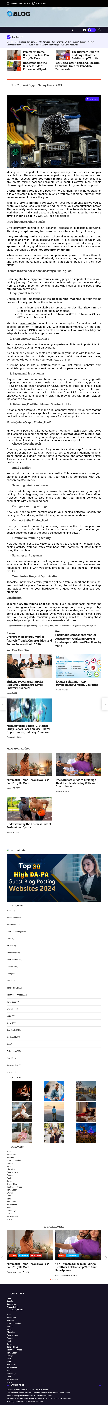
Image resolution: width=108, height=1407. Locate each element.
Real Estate (11, 1030)
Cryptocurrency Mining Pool (84, 626)
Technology (11, 1051)
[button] (2, 1258)
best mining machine (66, 298)
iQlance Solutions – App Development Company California (77, 683)
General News (12, 988)
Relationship (12, 1037)
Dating (9, 946)
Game (9, 981)
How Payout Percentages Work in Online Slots (25, 1402)
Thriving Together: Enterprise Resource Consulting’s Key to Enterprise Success (25, 685)
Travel (9, 1058)
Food (9, 974)
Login (9, 1298)
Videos (9, 1072)
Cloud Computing (14, 932)
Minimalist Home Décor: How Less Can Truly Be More (36, 55)
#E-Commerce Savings (49, 45)
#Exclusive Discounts (69, 45)
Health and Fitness (14, 995)
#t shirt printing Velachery (76, 42)
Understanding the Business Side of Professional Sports (35, 66)
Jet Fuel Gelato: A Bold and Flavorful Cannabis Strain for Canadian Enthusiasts (77, 66)
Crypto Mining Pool (45, 626)
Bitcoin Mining (19, 626)
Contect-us (11, 1304)
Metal (9, 1016)
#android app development (26, 42)
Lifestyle (10, 1009)
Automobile (11, 917)
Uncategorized (12, 1065)
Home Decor (12, 1002)
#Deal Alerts (34, 45)
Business (10, 924)
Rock (9, 1044)
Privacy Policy (12, 1307)
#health (10, 42)
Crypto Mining (31, 626)
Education (11, 953)
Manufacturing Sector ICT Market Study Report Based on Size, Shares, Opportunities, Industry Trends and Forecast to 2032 (29, 730)
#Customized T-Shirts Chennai (51, 42)
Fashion (10, 967)
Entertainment (12, 960)
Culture (10, 939)
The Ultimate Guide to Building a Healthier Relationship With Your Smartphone (86, 56)
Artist (9, 910)
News (9, 1023)
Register (10, 1301)
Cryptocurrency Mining (63, 626)
